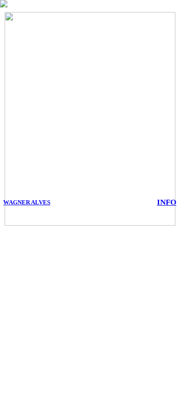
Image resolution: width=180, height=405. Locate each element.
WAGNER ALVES (26, 202)
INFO (166, 202)
